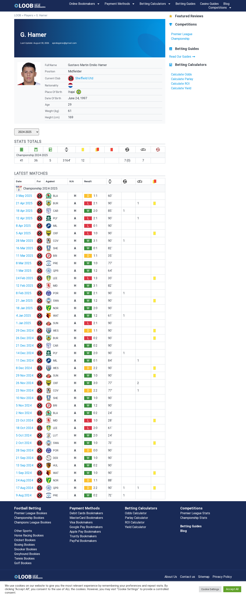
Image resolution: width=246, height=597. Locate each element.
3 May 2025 (24, 196)
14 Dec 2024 (24, 353)
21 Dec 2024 (24, 345)
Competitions (218, 7)
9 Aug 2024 (23, 495)
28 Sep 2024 (24, 450)
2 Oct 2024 (23, 443)
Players (28, 15)
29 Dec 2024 (24, 330)
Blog (226, 4)
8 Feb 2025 (23, 293)
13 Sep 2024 (24, 465)
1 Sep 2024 (24, 473)
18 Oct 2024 (24, 428)
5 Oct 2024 (23, 435)
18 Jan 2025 (24, 308)
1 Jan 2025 (23, 323)
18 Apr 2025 (24, 211)
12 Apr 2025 (24, 218)
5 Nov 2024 (24, 405)
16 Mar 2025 (24, 248)
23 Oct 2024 (24, 420)
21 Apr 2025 (24, 203)
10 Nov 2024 (24, 398)
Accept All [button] (232, 589)
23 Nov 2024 (24, 390)
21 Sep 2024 (24, 458)
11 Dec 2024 (24, 360)
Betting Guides (185, 4)
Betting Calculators (153, 4)
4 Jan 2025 (23, 315)
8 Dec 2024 (24, 368)
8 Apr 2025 (23, 226)
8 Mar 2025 (23, 263)
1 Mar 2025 (23, 270)
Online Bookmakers (82, 4)
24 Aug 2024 (24, 480)
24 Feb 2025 (24, 278)
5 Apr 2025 (23, 233)
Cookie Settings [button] (210, 589)
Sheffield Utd (84, 78)
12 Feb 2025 (24, 285)
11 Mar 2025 (24, 256)
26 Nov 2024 (24, 383)
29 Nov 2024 (24, 375)
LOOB (17, 15)
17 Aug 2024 (24, 488)
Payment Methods (117, 4)
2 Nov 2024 (24, 413)
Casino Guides (209, 4)
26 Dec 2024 (24, 338)
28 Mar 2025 (24, 241)
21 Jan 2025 (24, 300)
